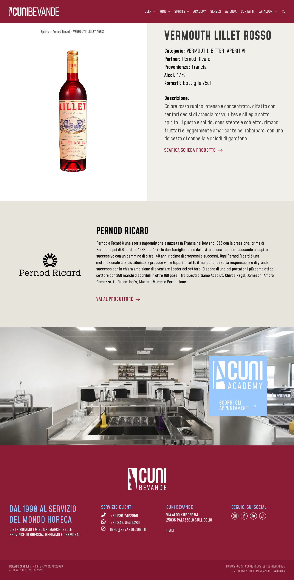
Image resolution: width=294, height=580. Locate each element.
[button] (150, 11)
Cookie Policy (253, 567)
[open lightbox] (73, 111)
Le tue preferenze (274, 567)
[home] (34, 11)
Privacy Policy (234, 567)
